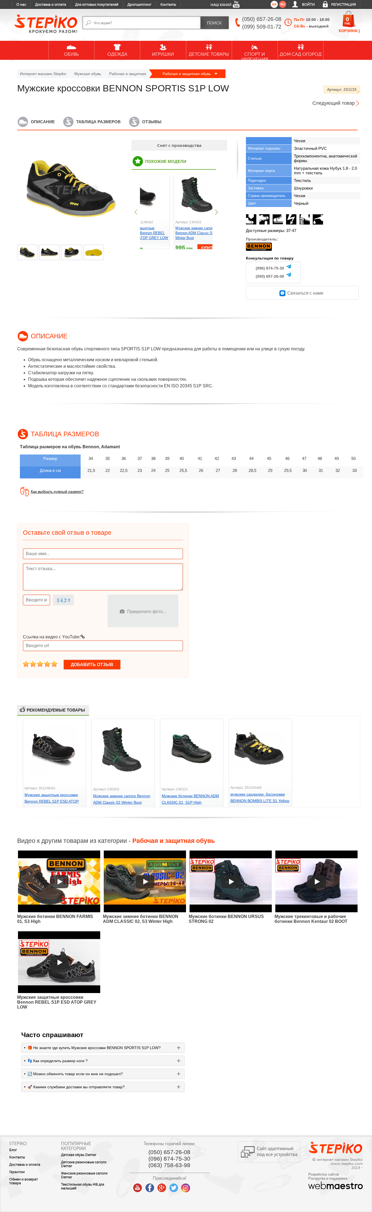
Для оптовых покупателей (96, 5)
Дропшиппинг (139, 5)
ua (274, 4)
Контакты (168, 5)
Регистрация (343, 5)
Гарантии (17, 1172)
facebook (149, 1185)
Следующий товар (333, 103)
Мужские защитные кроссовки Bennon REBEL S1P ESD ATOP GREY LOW (145, 233)
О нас (21, 5)
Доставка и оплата (50, 5)
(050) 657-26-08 (270, 276)
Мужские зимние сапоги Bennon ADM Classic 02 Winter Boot (195, 233)
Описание (43, 121)
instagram (185, 1185)
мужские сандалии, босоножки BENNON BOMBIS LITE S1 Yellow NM (259, 800)
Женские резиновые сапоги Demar (84, 1175)
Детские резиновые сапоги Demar (83, 1164)
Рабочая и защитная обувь (187, 74)
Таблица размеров (98, 121)
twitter (173, 1185)
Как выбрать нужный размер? (57, 491)
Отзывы (151, 121)
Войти (308, 5)
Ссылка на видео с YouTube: (52, 637)
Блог (13, 1150)
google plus (161, 1188)
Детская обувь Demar (78, 1155)
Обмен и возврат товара (23, 1181)
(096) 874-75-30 (270, 268)
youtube (137, 1185)
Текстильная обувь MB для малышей (82, 1186)
